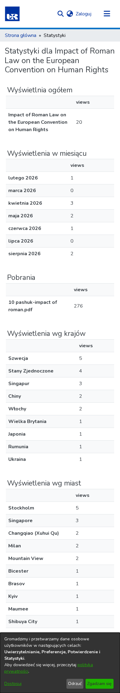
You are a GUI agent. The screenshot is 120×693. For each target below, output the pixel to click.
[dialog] (60, 663)
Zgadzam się (99, 684)
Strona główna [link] (20, 35)
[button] (12, 14)
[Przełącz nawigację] (106, 14)
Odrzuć (75, 684)
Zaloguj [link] (84, 13)
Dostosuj (13, 684)
